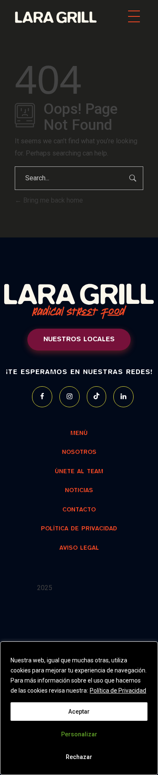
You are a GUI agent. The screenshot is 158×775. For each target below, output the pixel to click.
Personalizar (79, 734)
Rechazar (79, 757)
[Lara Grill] (74, 637)
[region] (79, 708)
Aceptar (79, 711)
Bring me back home (52, 200)
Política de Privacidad (118, 690)
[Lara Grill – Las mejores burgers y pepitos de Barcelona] (66, 17)
